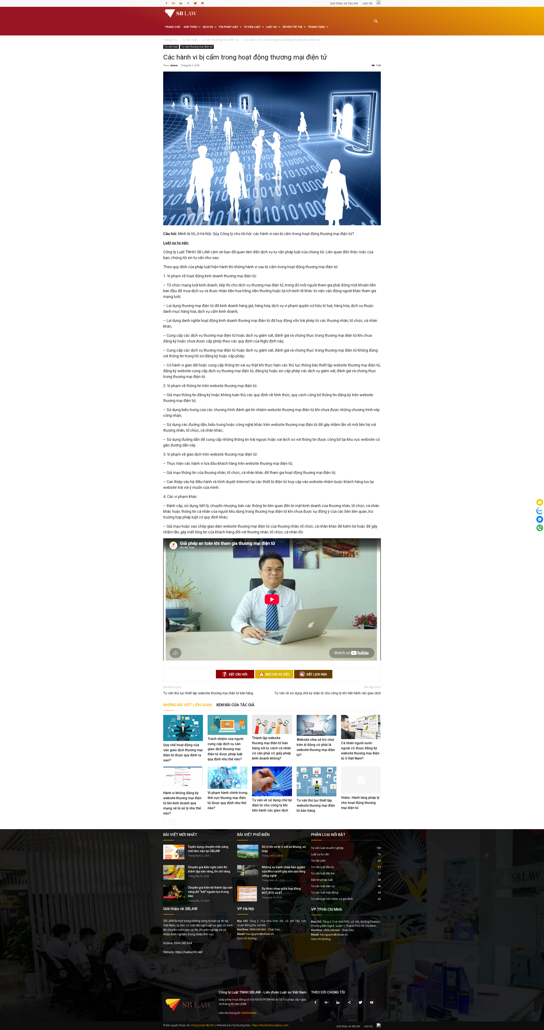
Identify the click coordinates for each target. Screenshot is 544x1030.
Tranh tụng (316, 26)
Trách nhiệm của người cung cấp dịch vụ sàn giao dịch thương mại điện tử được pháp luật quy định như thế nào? (225, 749)
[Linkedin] (181, 2)
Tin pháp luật (228, 26)
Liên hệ (367, 3)
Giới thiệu (190, 26)
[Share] (188, 2)
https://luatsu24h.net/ (189, 952)
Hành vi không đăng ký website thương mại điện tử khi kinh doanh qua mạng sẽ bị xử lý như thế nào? (182, 803)
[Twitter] (195, 2)
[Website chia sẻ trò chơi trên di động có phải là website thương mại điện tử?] (316, 725)
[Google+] (173, 2)
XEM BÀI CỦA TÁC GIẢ (235, 705)
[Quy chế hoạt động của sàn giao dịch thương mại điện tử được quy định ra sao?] (183, 728)
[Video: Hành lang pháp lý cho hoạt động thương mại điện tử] (361, 780)
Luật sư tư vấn (320, 854)
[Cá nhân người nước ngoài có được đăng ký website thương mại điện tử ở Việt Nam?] (361, 727)
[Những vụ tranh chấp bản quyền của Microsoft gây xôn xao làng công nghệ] (247, 870)
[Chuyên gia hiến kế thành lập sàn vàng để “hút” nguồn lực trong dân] (173, 892)
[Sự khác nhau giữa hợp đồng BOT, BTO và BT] (247, 893)
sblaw (173, 65)
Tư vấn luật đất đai (322, 873)
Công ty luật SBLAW (202, 1025)
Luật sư (271, 26)
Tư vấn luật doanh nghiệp (327, 848)
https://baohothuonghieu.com (270, 1025)
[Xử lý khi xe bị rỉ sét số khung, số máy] (247, 851)
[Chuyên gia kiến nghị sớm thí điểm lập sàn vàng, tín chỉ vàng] (173, 872)
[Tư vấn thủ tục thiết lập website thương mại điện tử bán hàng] (316, 781)
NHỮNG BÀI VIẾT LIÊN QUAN (187, 705)
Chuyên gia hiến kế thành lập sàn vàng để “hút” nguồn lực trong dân (210, 892)
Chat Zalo (274, 929)
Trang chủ (172, 26)
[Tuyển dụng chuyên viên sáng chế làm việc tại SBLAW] (173, 852)
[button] (376, 24)
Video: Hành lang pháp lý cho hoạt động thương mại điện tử (360, 803)
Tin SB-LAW (318, 860)
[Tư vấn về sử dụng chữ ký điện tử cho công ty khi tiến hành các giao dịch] (272, 781)
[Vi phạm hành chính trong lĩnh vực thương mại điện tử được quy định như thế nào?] (227, 778)
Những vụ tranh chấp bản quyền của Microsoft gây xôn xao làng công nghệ (283, 871)
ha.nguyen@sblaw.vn (260, 934)
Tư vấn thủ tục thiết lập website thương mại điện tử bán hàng (208, 693)
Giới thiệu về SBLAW (344, 3)
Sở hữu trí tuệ (292, 26)
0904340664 (248, 1013)
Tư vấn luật (252, 26)
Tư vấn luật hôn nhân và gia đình (332, 899)
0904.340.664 (257, 929)
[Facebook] (166, 2)
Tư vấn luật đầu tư (322, 867)
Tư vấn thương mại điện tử (196, 46)
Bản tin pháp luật (322, 880)
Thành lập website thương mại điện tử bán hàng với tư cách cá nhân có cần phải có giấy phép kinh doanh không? (271, 748)
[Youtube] (202, 2)
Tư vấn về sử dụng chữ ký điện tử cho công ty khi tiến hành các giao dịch (327, 693)
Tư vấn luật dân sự (323, 886)
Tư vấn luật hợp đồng (324, 892)
